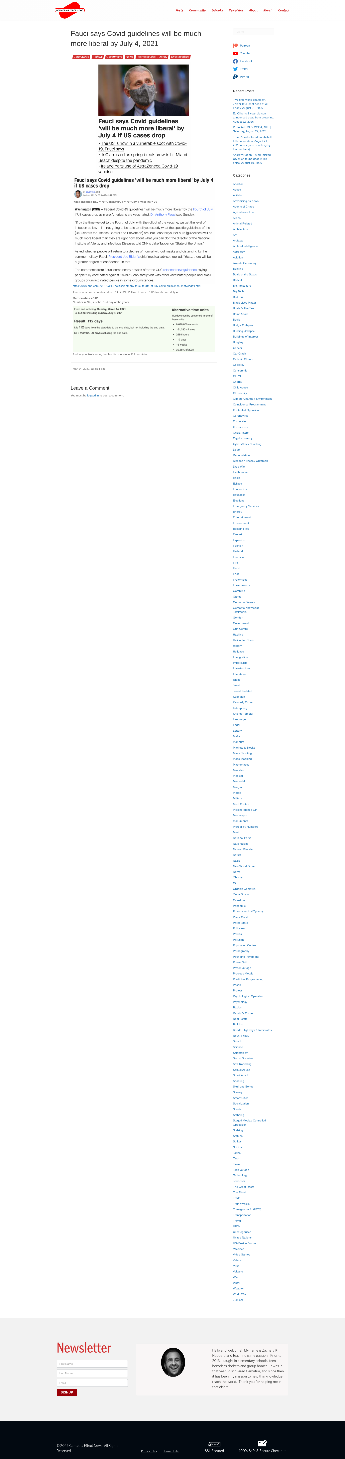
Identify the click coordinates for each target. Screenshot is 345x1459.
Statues (238, 1135)
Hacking (238, 634)
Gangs (237, 596)
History (237, 645)
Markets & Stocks (244, 747)
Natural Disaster (243, 849)
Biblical (237, 280)
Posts (179, 10)
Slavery (237, 1092)
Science (238, 1047)
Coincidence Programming (250, 404)
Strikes (237, 1141)
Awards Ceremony (244, 263)
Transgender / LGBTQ (247, 1209)
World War (239, 1294)
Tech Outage (241, 1169)
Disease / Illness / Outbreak (250, 460)
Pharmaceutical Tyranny (152, 56)
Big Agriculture (242, 285)
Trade (236, 1198)
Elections (238, 500)
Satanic (237, 1041)
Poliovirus (239, 928)
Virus (236, 1265)
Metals (237, 792)
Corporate (239, 421)
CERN (237, 376)
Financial (238, 557)
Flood (236, 568)
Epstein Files (241, 528)
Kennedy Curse (243, 702)
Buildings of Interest (245, 336)
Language (239, 719)
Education (239, 494)
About (253, 10)
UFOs (236, 1226)
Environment (241, 523)
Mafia (236, 736)
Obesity (238, 877)
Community (197, 10)
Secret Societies (243, 1058)
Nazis (236, 860)
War (235, 1277)
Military (237, 798)
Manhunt (238, 741)
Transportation (242, 1215)
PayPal (244, 76)
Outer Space (241, 894)
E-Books (217, 10)
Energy (237, 511)
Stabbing (238, 1114)
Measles (238, 770)
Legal (236, 724)
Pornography (241, 950)
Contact (284, 10)
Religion (238, 1024)
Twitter (243, 69)
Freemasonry (241, 585)
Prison (237, 984)
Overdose (239, 900)
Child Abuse (240, 387)
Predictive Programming (248, 979)
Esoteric (238, 534)
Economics (240, 489)
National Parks (242, 837)
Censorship (240, 370)
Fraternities (240, 579)
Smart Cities (240, 1097)
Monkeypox (240, 815)
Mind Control (241, 804)
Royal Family (241, 1035)
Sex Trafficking (242, 1064)
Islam (236, 679)
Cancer (237, 348)
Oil (234, 883)
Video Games (241, 1254)
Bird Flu (238, 297)
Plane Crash (241, 917)
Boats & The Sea (243, 308)
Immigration (240, 657)
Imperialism (240, 662)
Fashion (238, 545)
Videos (237, 1260)
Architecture (240, 229)
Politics (237, 934)
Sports (237, 1109)
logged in (93, 395)
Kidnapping (240, 708)
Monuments (240, 820)
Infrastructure (241, 668)
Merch (268, 10)
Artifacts (238, 240)
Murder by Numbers (245, 826)
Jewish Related (242, 691)
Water (236, 1282)
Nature (237, 854)
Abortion (238, 184)
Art (235, 234)
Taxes (236, 1164)
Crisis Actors (241, 432)
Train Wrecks (241, 1203)
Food (236, 573)
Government (114, 56)
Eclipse (237, 483)
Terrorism (239, 1181)
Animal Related (242, 223)
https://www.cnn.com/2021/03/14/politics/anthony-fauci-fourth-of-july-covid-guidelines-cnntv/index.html (137, 285)
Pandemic (239, 905)
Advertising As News (246, 201)
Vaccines (238, 1248)
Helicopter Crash (243, 640)
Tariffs (237, 1152)
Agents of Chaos (243, 206)
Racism (237, 1007)
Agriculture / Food (244, 212)
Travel (237, 1220)
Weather (238, 1288)
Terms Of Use (171, 1451)
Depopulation (241, 455)
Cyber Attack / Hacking (247, 444)
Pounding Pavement (246, 956)
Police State (240, 922)
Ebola (236, 477)
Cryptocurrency (242, 438)
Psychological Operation (248, 996)
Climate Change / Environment (252, 398)
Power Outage (242, 967)
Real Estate (240, 1018)
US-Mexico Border (244, 1243)
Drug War (239, 466)
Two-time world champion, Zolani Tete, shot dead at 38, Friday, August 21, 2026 (251, 103)
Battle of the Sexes (245, 274)
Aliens (237, 217)
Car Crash (239, 353)
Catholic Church (243, 359)
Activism (238, 195)
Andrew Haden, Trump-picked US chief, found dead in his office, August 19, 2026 (252, 159)
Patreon (244, 45)
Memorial (239, 781)
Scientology (240, 1052)
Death (237, 449)
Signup (67, 1392)
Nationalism (240, 843)
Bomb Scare (241, 314)
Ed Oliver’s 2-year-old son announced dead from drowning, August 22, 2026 (253, 117)
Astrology (239, 251)
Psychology (240, 1001)
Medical (238, 775)
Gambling (239, 590)
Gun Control (240, 628)
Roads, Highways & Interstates (252, 1030)
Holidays (238, 651)
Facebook (246, 61)
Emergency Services (246, 506)
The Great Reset (243, 1186)
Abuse (237, 189)
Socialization (241, 1103)
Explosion (239, 540)
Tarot (236, 1158)
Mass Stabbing (242, 758)
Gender (238, 617)
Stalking (238, 1130)
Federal (98, 56)
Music (236, 832)
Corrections (240, 427)
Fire (235, 562)
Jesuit (236, 685)
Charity (237, 381)
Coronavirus (81, 56)
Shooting (238, 1081)
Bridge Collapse (243, 325)
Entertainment (242, 517)
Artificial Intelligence (245, 246)
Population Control (244, 945)
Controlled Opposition (246, 410)
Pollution (238, 939)
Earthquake (240, 472)
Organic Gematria (244, 888)
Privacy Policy (149, 1451)
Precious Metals (243, 973)
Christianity (240, 393)
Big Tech (238, 291)
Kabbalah (239, 696)
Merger (237, 787)
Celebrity (238, 364)
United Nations (242, 1237)
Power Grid (240, 962)
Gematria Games (244, 602)
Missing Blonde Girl (245, 809)
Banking (238, 268)
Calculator (236, 10)
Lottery (237, 730)
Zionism (238, 1299)
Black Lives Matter (244, 302)
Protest (237, 990)
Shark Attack (241, 1075)
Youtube (244, 53)
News (129, 56)
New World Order (244, 866)
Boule (236, 319)
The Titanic (240, 1192)
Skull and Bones (243, 1086)
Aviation (238, 257)
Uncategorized (180, 56)
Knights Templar (243, 713)
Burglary (238, 342)
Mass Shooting (242, 753)
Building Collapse (244, 331)
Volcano (238, 1271)
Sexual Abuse (241, 1069)
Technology (240, 1175)
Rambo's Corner (243, 1013)
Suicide (237, 1147)
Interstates (239, 674)
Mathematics (241, 764)
